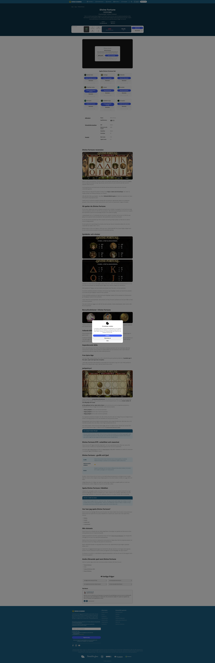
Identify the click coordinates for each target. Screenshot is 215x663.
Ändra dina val (107, 338)
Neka (107, 340)
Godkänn (107, 335)
